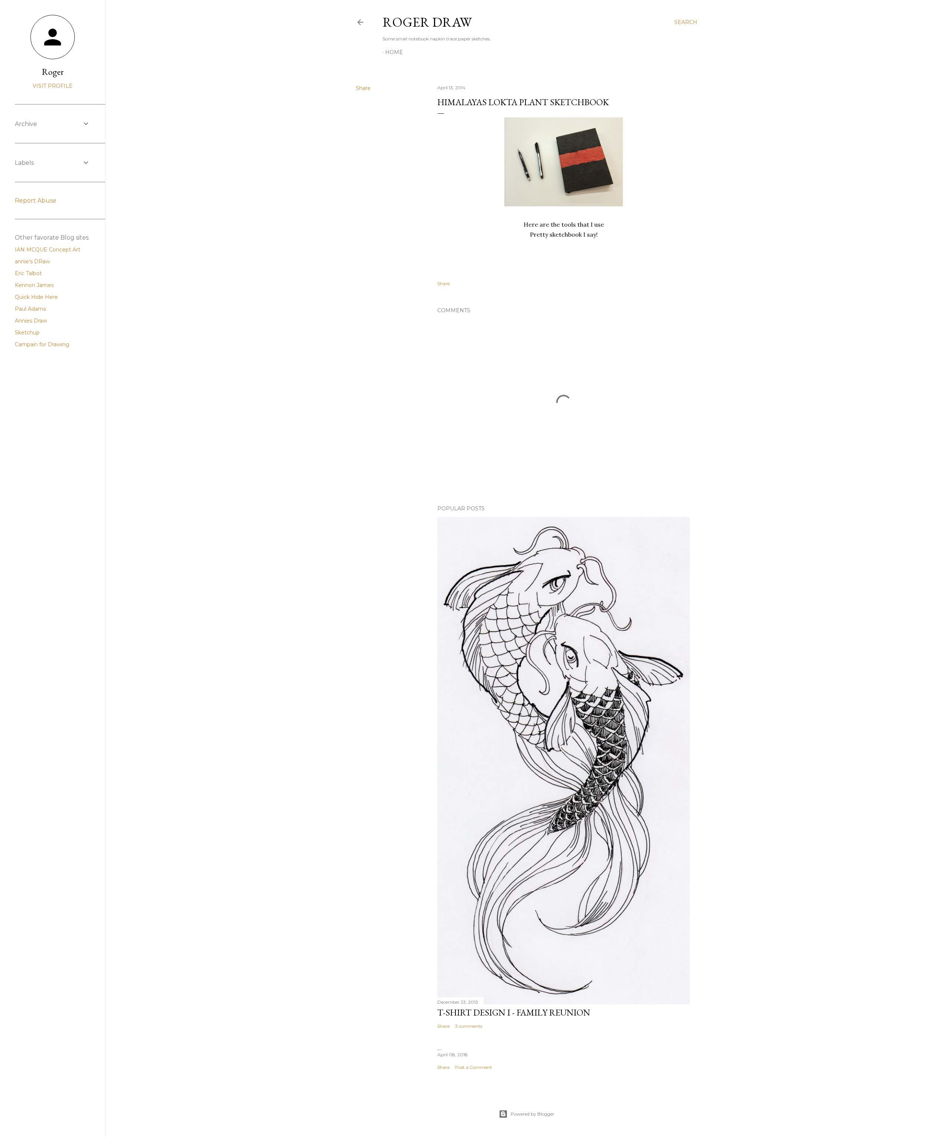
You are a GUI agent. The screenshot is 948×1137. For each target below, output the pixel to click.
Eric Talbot (28, 273)
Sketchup (27, 332)
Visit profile (53, 86)
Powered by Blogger (532, 1114)
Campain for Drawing (42, 344)
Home (394, 52)
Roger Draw (427, 22)
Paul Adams (30, 309)
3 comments (468, 1026)
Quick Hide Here (36, 297)
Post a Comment (473, 1067)
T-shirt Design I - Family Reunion (513, 1012)
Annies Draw (31, 320)
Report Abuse (35, 200)
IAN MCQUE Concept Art (47, 249)
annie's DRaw (32, 261)
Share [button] (363, 88)
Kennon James (34, 285)
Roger (53, 71)
